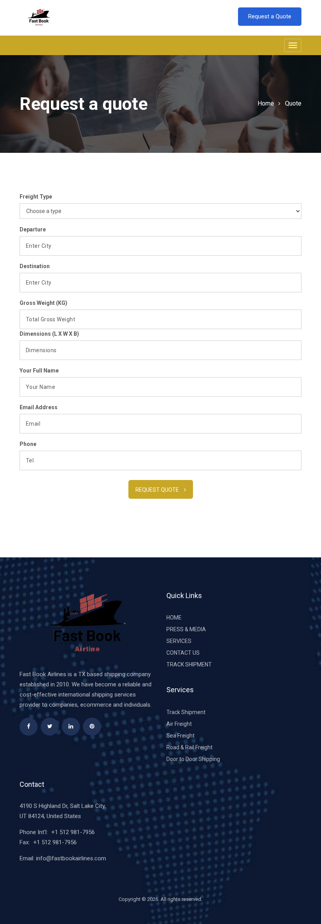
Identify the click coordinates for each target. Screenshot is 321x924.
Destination (35, 266)
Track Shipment (189, 664)
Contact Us (183, 653)
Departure (33, 229)
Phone (28, 444)
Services (178, 641)
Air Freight (179, 724)
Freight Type (36, 196)
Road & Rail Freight (189, 747)
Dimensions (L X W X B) (49, 334)
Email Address (39, 407)
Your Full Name (39, 370)
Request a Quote (269, 16)
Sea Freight (180, 735)
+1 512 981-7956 (73, 832)
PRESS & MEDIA (186, 629)
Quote (293, 103)
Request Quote (157, 490)
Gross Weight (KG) (43, 303)
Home (266, 103)
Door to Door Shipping (193, 759)
